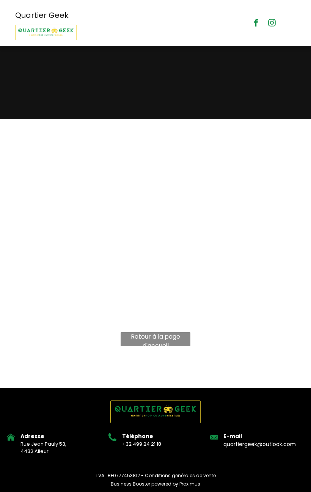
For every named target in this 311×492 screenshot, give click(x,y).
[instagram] (272, 23)
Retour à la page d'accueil (155, 339)
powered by (164, 484)
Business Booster (130, 484)
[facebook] (256, 23)
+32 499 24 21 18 (141, 444)
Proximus (189, 484)
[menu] (294, 62)
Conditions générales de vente (180, 475)
